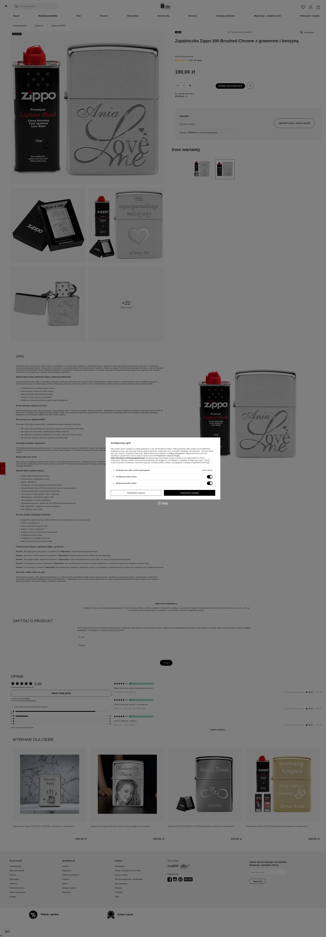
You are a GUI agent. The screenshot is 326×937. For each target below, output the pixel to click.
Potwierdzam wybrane (136, 493)
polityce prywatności (177, 453)
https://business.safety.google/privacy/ (128, 458)
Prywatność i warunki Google (168, 456)
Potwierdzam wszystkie (189, 493)
